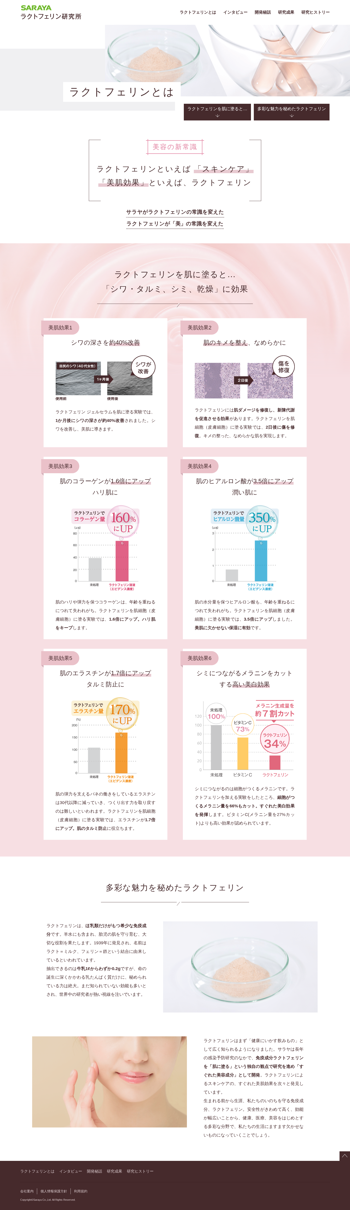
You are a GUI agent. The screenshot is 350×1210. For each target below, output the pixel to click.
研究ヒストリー (315, 12)
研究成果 (286, 12)
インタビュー (235, 12)
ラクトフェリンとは (198, 12)
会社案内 (27, 1191)
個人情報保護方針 (53, 1191)
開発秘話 (263, 12)
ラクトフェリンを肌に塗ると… (217, 108)
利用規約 (80, 1191)
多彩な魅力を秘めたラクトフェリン (291, 108)
